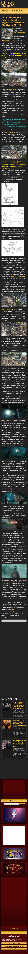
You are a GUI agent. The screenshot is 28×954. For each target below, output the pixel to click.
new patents (18, 176)
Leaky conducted (13, 89)
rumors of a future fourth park (18, 276)
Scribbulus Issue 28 (14, 936)
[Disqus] (14, 641)
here (21, 55)
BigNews (16, 32)
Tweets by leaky (14, 928)
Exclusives (22, 32)
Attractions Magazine (10, 132)
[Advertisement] (14, 768)
